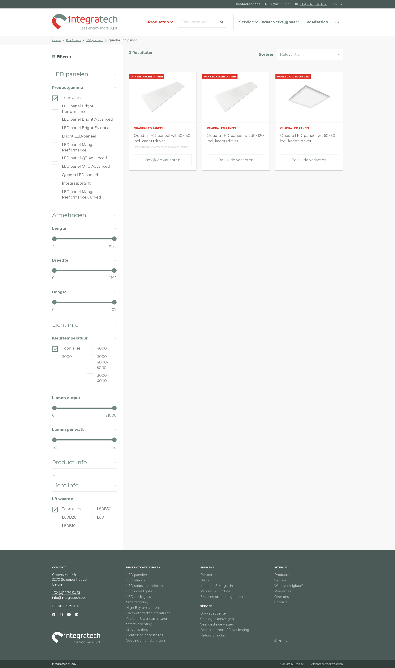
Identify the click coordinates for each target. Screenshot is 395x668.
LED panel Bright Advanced (87, 119)
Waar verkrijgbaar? (280, 22)
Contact (280, 602)
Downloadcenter (213, 613)
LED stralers (135, 580)
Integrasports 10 (76, 183)
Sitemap (280, 567)
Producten (73, 40)
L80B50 (104, 509)
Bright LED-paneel (79, 136)
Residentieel (210, 575)
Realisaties (317, 22)
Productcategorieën (143, 567)
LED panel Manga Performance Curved (81, 194)
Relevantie (290, 54)
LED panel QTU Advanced (86, 166)
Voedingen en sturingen (145, 641)
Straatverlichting (139, 624)
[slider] (54, 238)
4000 (102, 348)
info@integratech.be (68, 598)
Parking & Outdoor (215, 591)
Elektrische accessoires (144, 635)
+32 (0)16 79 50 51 (278, 4)
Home (56, 40)
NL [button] (337, 4)
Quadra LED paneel (80, 175)
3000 (67, 357)
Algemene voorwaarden (327, 663)
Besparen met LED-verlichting (224, 630)
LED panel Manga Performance (78, 147)
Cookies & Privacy (292, 663)
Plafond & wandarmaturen (147, 619)
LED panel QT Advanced (84, 158)
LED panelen (94, 40)
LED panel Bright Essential (86, 128)
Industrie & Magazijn (216, 586)
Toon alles (71, 97)
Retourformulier (213, 635)
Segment (207, 567)
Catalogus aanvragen (217, 619)
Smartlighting (137, 602)
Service (206, 606)
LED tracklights (138, 597)
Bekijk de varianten (162, 160)
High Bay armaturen (142, 608)
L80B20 (69, 517)
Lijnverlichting (137, 630)
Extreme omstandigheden (221, 597)
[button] (337, 22)
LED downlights (139, 591)
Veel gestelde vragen (217, 624)
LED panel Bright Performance (77, 109)
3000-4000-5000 (102, 362)
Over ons (281, 597)
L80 (100, 517)
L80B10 (69, 526)
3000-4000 (102, 378)
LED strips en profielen (144, 586)
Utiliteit (206, 580)
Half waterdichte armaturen (148, 613)
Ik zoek (185, 22)
